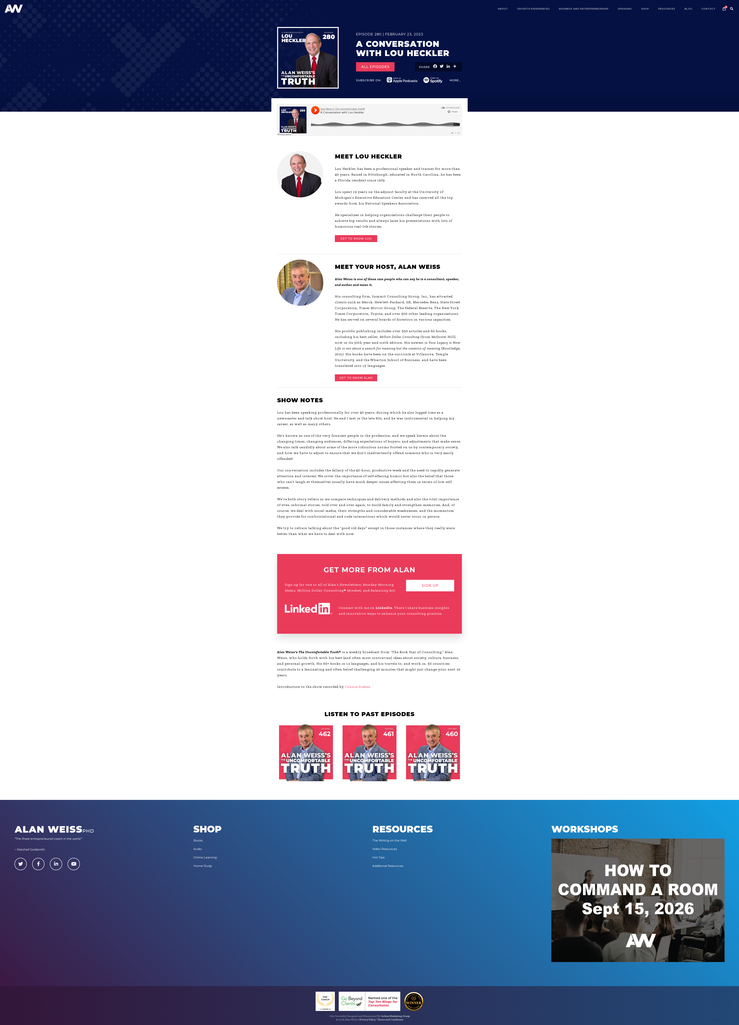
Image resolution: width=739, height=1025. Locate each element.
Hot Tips (378, 857)
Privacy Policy (367, 1019)
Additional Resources (387, 866)
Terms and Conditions (390, 1019)
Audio (197, 849)
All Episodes (375, 67)
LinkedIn (384, 608)
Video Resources (384, 849)
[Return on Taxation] (306, 752)
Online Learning (205, 857)
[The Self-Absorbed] (369, 752)
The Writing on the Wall (389, 840)
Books (198, 840)
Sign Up (430, 585)
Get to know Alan (356, 378)
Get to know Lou (356, 238)
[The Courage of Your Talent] (433, 752)
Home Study (202, 866)
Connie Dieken (358, 687)
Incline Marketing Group (395, 1016)
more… (455, 80)
